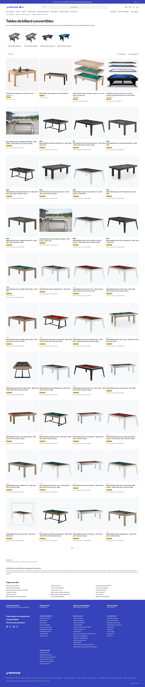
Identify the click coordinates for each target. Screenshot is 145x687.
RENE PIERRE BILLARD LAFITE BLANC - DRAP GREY (121, 388)
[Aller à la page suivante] (78, 548)
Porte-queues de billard (57, 588)
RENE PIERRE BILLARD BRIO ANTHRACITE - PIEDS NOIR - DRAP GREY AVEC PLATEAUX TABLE (22, 192)
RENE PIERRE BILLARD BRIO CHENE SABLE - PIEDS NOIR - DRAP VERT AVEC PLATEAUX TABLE (55, 535)
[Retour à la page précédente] (67, 548)
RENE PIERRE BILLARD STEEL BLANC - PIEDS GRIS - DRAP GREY (21, 535)
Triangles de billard (11, 592)
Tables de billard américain (47, 46)
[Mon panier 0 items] (137, 7)
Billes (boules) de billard (12, 585)
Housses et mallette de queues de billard (17, 590)
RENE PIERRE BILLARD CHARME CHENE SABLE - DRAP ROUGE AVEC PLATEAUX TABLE (21, 340)
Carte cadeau (134, 11)
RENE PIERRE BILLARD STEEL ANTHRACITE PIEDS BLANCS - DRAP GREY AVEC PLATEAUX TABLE (87, 241)
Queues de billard (56, 585)
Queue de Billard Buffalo (57, 596)
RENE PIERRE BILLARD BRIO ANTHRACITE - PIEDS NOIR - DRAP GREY (55, 144)
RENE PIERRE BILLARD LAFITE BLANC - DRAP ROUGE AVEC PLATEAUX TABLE (88, 437)
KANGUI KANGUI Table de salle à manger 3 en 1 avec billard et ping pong (88, 94)
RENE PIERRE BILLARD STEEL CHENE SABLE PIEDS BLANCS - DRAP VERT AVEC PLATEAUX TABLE (120, 486)
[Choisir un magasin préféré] (126, 7)
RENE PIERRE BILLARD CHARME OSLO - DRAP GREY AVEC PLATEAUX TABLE (121, 535)
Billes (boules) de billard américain (60, 592)
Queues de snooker (11, 594)
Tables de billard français (64, 46)
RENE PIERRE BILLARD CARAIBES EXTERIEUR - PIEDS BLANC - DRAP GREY (54, 240)
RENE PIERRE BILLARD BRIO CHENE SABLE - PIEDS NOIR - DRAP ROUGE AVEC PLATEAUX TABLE (55, 340)
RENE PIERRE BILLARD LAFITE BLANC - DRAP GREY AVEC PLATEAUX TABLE (87, 535)
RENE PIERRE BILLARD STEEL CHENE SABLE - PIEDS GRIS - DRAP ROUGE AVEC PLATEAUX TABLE (88, 340)
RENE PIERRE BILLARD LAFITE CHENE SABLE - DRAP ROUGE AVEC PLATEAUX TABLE (21, 437)
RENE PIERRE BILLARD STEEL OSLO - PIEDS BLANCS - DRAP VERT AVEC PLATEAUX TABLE (54, 486)
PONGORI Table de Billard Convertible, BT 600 (20, 93)
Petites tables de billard (14, 46)
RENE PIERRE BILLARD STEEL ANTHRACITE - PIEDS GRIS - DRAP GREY (122, 241)
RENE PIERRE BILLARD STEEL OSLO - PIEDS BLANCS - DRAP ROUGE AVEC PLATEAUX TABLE (88, 290)
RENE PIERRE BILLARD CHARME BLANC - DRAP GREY (54, 289)
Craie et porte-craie (56, 590)
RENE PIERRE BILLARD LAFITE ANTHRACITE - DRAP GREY (121, 192)
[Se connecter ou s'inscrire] (133, 7)
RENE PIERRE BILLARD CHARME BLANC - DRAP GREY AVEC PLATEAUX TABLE (54, 389)
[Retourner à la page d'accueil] (15, 7)
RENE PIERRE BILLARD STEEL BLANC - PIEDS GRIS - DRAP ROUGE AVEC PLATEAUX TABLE (121, 290)
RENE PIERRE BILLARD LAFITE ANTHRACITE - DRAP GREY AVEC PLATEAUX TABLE (54, 192)
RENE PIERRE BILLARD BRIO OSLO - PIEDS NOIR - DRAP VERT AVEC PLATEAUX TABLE (55, 437)
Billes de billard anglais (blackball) (60, 594)
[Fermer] (138, 2)
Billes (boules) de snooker (103, 596)
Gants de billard (100, 592)
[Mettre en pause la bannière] (135, 2)
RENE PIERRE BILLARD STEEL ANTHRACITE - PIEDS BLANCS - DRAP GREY (87, 192)
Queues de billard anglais (13, 588)
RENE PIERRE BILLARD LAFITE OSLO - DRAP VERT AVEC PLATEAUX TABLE (122, 340)
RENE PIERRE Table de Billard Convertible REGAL (53, 93)
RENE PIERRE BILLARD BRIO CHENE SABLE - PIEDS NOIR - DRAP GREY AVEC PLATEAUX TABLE (22, 389)
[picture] (22, 74)
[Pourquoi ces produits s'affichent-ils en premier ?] (117, 54)
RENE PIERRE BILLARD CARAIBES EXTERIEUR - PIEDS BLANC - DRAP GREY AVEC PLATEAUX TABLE (21, 142)
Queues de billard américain (103, 585)
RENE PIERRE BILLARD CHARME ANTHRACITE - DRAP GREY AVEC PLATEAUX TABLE (21, 241)
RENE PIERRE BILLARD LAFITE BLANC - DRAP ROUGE (88, 485)
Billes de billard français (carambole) (16, 596)
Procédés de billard (101, 590)
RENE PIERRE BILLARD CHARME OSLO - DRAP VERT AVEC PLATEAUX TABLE (21, 486)
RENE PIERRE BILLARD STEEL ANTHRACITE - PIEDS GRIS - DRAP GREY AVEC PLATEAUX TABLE (89, 144)
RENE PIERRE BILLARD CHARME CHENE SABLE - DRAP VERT (21, 290)
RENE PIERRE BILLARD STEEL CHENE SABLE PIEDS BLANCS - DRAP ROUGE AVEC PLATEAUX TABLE (120, 437)
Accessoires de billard (102, 588)
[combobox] (133, 54)
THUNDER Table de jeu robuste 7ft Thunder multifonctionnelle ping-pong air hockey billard (120, 94)
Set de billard (99, 594)
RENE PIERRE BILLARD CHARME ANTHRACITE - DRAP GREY (121, 144)
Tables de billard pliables (31, 46)
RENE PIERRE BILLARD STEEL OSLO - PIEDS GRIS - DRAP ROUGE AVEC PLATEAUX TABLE (89, 389)
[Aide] (130, 7)
